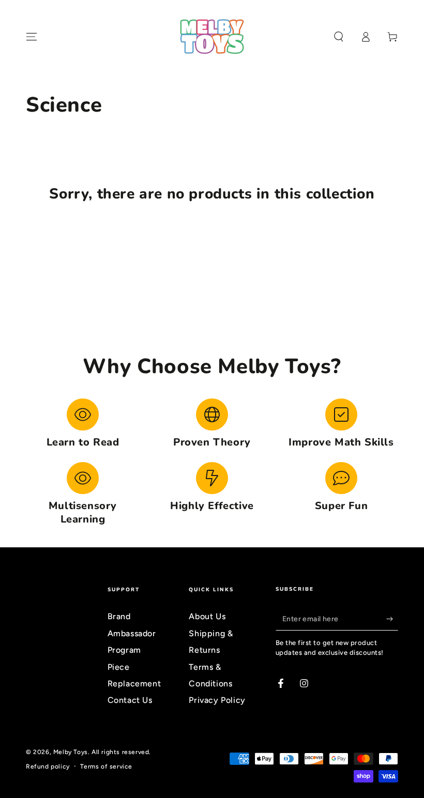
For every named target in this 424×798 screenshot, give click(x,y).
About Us (207, 616)
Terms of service (106, 766)
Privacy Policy (217, 700)
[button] (338, 36)
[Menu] (31, 36)
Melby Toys (70, 752)
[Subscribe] (392, 618)
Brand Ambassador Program (132, 633)
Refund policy (48, 766)
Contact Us (130, 700)
